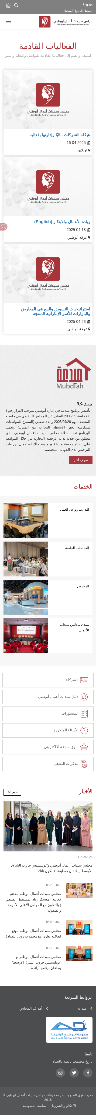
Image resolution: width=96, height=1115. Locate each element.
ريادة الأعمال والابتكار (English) (62, 221)
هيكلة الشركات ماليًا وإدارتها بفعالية (60, 134)
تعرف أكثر (81, 460)
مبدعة (82, 1008)
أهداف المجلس (30, 1008)
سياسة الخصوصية (34, 1106)
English (87, 5)
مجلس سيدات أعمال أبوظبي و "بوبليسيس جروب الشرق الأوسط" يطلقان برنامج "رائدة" (36, 962)
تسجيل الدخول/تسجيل (78, 11)
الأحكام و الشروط (63, 1106)
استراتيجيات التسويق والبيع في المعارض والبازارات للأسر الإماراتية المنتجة (55, 311)
